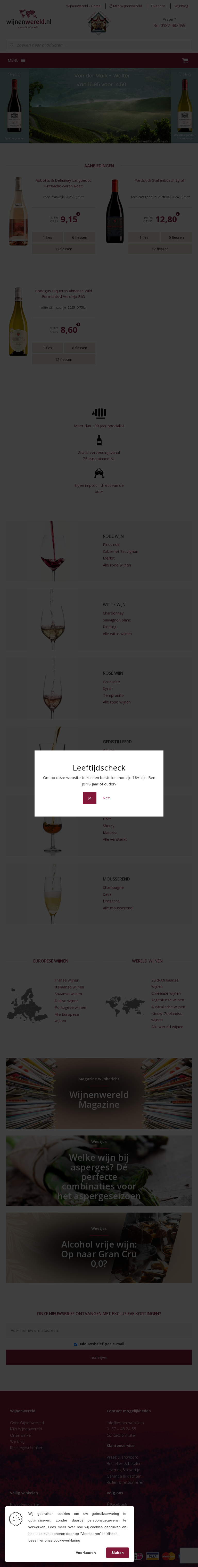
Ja (89, 797)
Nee (106, 797)
